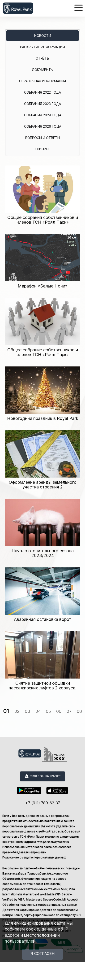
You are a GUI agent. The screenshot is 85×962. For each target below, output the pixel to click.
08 (79, 711)
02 (17, 711)
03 (27, 711)
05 (48, 711)
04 (38, 711)
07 (69, 711)
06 (58, 711)
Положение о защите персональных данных (34, 857)
